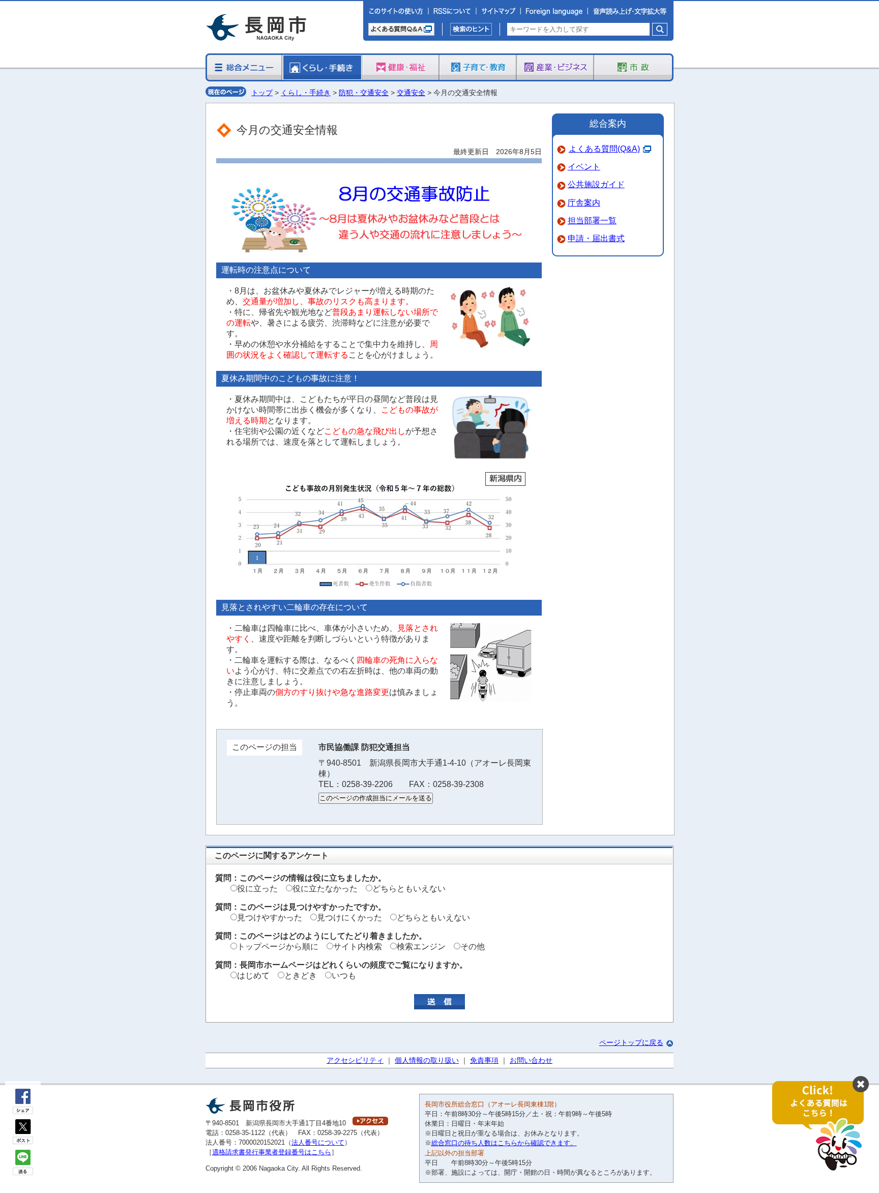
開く (823, 1126)
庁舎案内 (584, 202)
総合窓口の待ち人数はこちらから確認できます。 (504, 1143)
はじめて (253, 975)
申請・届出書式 (596, 238)
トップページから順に (277, 946)
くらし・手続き (306, 93)
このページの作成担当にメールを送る (375, 798)
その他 (472, 946)
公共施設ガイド (596, 184)
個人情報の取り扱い (427, 1060)
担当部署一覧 (592, 220)
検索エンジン (421, 946)
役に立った (257, 888)
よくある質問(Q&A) (604, 148)
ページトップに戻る (631, 1042)
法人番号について (317, 1142)
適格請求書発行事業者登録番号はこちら (271, 1152)
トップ (262, 93)
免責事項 (484, 1060)
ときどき (300, 975)
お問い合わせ (531, 1060)
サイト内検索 (357, 946)
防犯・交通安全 (364, 93)
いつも (344, 975)
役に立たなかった (325, 888)
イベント (584, 166)
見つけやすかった (269, 917)
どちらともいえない (409, 888)
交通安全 (411, 93)
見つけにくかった (349, 917)
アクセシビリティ (355, 1060)
